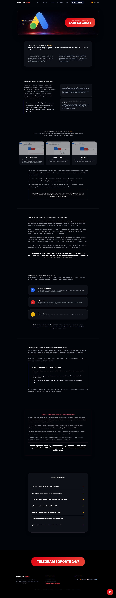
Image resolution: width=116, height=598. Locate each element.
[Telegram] (110, 592)
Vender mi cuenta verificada (52, 583)
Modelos (52, 2)
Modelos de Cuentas (50, 581)
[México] (95, 2)
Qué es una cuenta (50, 579)
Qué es (45, 2)
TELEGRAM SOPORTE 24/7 (58, 562)
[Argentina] (98, 2)
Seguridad (60, 2)
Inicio (38, 2)
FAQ (67, 2)
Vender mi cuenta (77, 2)
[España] (92, 2)
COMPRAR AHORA (80, 22)
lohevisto (23, 2)
